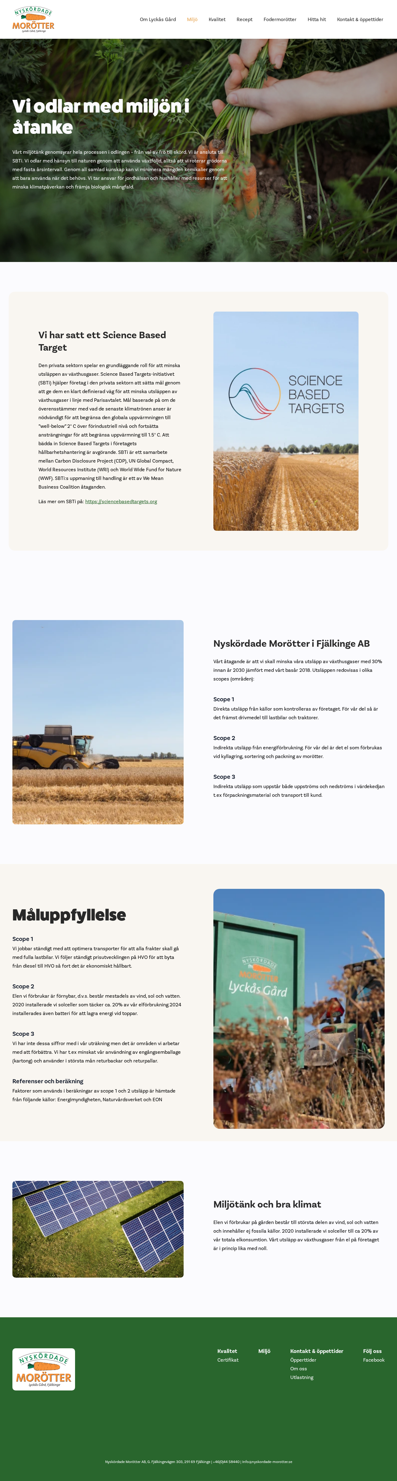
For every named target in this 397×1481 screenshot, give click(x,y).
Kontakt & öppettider (360, 19)
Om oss (298, 1369)
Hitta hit (317, 19)
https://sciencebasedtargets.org (121, 501)
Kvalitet (217, 19)
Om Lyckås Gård (158, 19)
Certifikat (228, 1360)
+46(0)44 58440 (226, 1462)
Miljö (192, 19)
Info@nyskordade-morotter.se (267, 1462)
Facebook (374, 1360)
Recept (244, 19)
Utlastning (301, 1377)
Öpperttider (303, 1360)
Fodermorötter (280, 19)
